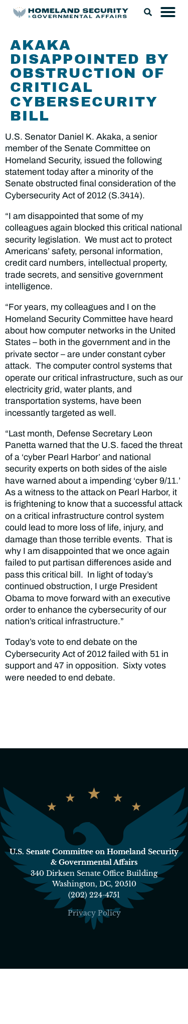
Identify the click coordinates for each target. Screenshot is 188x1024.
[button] (148, 12)
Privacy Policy (94, 913)
